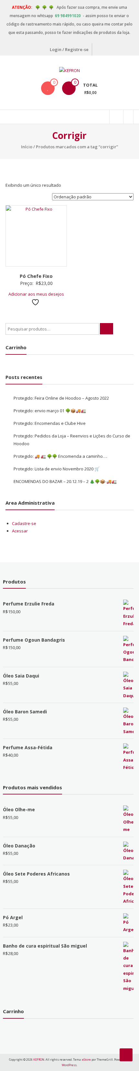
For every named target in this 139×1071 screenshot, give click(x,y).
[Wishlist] (47, 88)
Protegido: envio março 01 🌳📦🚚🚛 (50, 411)
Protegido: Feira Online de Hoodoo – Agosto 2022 (61, 398)
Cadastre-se (24, 523)
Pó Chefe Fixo (36, 276)
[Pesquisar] (106, 328)
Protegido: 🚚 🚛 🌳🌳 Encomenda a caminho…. (60, 456)
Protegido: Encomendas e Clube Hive (50, 423)
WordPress (69, 1065)
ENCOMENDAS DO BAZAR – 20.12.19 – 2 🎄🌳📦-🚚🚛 (65, 481)
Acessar (20, 531)
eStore (86, 1059)
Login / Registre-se (69, 49)
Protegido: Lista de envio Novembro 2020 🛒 (57, 469)
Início (26, 147)
